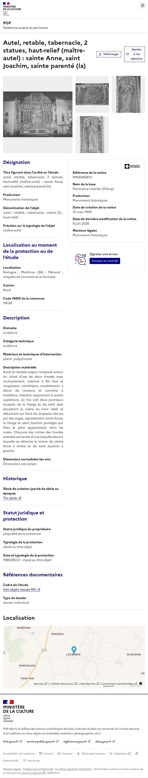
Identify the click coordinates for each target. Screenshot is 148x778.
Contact (48, 753)
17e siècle (10, 498)
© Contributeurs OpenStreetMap (117, 683)
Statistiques (120, 753)
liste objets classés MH (19, 589)
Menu (142, 5)
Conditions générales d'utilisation (73, 769)
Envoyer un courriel (105, 261)
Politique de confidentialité (38, 769)
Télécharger (111, 54)
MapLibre (39, 683)
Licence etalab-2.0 (32, 773)
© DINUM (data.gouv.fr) (61, 683)
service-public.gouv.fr (41, 742)
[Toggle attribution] (140, 683)
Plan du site (33, 760)
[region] (74, 657)
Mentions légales (12, 769)
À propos (67, 753)
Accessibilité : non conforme (19, 753)
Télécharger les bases (93, 753)
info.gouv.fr (10, 742)
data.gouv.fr (103, 742)
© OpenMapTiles (87, 683)
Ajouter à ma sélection (137, 54)
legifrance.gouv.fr (75, 742)
